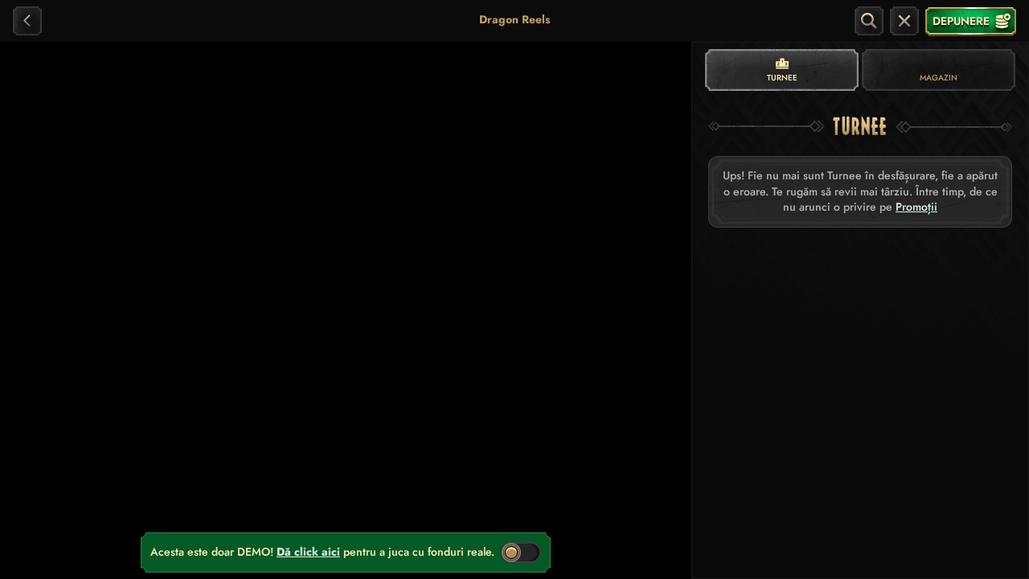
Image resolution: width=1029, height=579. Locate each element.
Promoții (916, 207)
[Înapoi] (27, 20)
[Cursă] (904, 20)
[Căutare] (869, 20)
